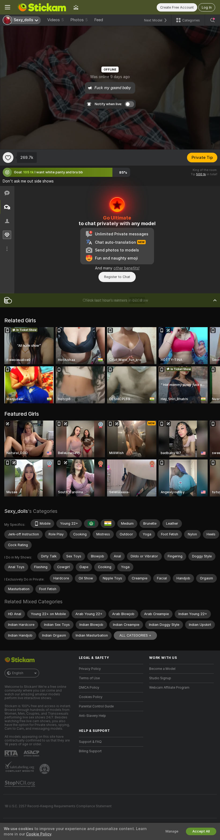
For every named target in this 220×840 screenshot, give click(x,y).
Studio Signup (160, 678)
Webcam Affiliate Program (169, 687)
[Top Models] (76, 7)
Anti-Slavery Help (92, 716)
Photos (79, 19)
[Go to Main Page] (42, 7)
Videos (55, 19)
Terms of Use (89, 678)
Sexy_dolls (16, 511)
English (17, 673)
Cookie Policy (38, 834)
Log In (207, 7)
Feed (98, 19)
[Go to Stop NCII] (20, 784)
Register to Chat (117, 277)
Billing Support (90, 751)
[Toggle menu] (7, 7)
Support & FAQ (90, 742)
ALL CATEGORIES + (135, 635)
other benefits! (126, 268)
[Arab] (91, 523)
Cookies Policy (90, 697)
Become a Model (162, 669)
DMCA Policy (89, 687)
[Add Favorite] (8, 157)
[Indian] (108, 523)
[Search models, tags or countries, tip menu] (212, 20)
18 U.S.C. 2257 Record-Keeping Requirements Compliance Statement (58, 806)
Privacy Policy (90, 669)
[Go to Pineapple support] (45, 769)
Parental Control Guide (96, 706)
